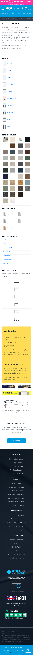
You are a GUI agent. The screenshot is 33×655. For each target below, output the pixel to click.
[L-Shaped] (16, 289)
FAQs (16, 551)
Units (12, 14)
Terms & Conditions (16, 540)
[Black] (28, 139)
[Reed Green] (5, 188)
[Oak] (20, 182)
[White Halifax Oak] (5, 200)
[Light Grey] (28, 170)
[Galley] (16, 296)
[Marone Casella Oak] (13, 176)
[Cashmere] (28, 145)
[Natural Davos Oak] (5, 182)
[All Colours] (5, 139)
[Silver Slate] (28, 188)
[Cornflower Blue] (5, 158)
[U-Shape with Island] (16, 318)
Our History (16, 483)
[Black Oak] (5, 145)
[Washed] (13, 194)
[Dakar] (13, 158)
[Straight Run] (16, 281)
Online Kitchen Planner (16, 494)
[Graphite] (20, 164)
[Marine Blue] (5, 176)
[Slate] (5, 194)
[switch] (26, 9)
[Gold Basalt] (5, 164)
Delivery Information (16, 459)
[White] (28, 194)
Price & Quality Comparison (16, 487)
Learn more (14, 653)
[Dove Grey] (20, 158)
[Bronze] (13, 145)
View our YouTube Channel (16, 523)
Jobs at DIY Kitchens (16, 505)
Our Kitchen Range (16, 474)
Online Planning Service (16, 498)
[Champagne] (5, 152)
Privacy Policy (16, 543)
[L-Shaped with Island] (16, 311)
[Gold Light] (13, 164)
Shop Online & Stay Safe (16, 554)
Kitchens (4, 14)
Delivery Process (16, 463)
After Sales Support (16, 466)
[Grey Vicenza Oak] (28, 164)
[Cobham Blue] (13, 152)
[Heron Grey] (13, 170)
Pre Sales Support (16, 470)
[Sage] (13, 188)
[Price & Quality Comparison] (8, 387)
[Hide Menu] (14, 8)
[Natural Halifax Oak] (13, 182)
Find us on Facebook (16, 515)
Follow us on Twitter (16, 519)
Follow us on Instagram (16, 530)
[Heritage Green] (5, 170)
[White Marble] (13, 200)
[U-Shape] (16, 304)
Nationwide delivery (9, 19)
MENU (2, 8)
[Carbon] (20, 145)
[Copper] (28, 152)
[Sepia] (20, 188)
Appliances (26, 14)
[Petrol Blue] (28, 182)
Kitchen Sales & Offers (16, 502)
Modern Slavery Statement (16, 558)
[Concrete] (20, 152)
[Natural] (28, 176)
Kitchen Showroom (16, 491)
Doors (18, 14)
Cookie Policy (16, 547)
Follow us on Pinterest (16, 526)
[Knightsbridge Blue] (20, 170)
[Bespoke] (20, 139)
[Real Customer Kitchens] (24, 387)
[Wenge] (20, 194)
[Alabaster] (13, 139)
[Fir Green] (28, 158)
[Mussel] (20, 176)
